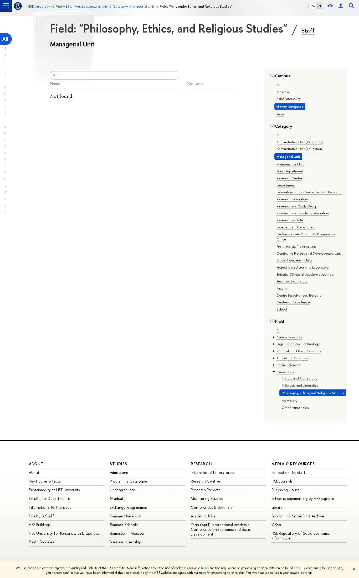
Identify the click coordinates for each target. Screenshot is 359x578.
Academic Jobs (203, 515)
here (204, 568)
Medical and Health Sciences (298, 351)
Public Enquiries (41, 541)
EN (319, 6)
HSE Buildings (39, 524)
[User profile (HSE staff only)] (341, 6)
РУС (312, 6)
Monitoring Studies (207, 498)
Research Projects (205, 489)
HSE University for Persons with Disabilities (64, 533)
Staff (308, 30)
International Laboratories (212, 472)
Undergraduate (122, 489)
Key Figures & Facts (45, 481)
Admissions (119, 472)
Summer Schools (123, 524)
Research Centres (205, 481)
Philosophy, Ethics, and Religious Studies (313, 392)
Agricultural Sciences (292, 358)
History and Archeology (299, 378)
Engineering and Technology (298, 343)
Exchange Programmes (128, 507)
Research (201, 463)
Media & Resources (293, 463)
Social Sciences (288, 364)
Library (276, 507)
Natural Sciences (289, 337)
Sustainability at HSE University (54, 489)
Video (276, 524)
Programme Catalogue (128, 481)
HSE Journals (282, 481)
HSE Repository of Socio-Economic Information (300, 535)
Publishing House (285, 489)
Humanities (285, 372)
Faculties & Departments (49, 498)
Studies (118, 463)
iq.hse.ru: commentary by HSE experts (302, 498)
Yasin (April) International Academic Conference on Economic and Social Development (221, 529)
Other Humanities (295, 407)
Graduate (118, 498)
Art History (289, 400)
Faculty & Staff (41, 515)
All (5, 39)
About (36, 463)
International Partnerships (50, 507)
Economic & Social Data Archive (297, 515)
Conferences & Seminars (211, 507)
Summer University (125, 515)
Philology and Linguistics (300, 385)
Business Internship (125, 541)
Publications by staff (288, 472)
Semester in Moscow (127, 533)
